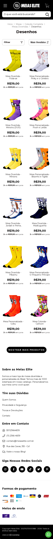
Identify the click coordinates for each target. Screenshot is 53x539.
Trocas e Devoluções (12, 410)
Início (10, 24)
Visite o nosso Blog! (16, 451)
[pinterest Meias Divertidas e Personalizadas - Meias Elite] (47, 469)
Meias (19, 24)
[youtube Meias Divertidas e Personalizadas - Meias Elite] (22, 469)
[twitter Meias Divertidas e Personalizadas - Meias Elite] (38, 469)
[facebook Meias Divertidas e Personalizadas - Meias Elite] (13, 469)
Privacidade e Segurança (14, 405)
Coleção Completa (34, 24)
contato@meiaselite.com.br (20, 441)
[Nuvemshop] (11, 535)
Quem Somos (9, 399)
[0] (47, 6)
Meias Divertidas (20, 26)
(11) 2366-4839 (13, 435)
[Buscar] (47, 14)
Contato (6, 415)
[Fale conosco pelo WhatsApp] (48, 534)
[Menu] (5, 6)
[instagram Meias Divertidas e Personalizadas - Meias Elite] (5, 469)
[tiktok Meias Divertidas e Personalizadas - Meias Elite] (30, 469)
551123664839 (13, 430)
